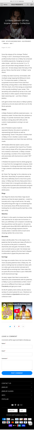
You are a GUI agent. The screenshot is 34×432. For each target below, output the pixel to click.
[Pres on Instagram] (18, 405)
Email (3, 351)
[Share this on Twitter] (10, 326)
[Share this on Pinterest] (19, 326)
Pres (25, 415)
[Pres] (17, 4)
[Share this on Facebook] (14, 326)
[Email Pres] (21, 405)
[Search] (27, 4)
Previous (5, 43)
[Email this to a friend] (23, 326)
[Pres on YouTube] (12, 405)
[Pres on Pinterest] (15, 405)
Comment (5, 358)
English (12, 411)
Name (4, 343)
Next (11, 43)
